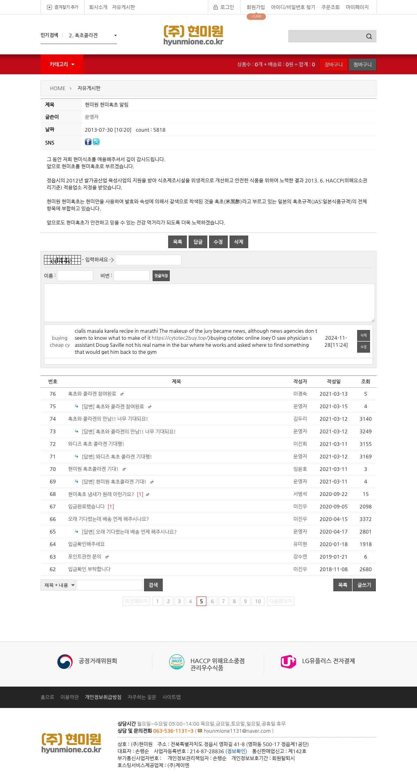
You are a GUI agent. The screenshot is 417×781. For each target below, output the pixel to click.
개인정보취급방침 (103, 697)
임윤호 (300, 469)
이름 (48, 276)
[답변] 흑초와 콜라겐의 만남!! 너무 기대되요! (129, 432)
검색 (153, 585)
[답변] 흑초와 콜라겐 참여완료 (113, 406)
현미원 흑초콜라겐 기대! (93, 469)
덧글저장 (161, 275)
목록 (177, 242)
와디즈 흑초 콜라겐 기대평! (96, 444)
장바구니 (334, 65)
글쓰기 (364, 585)
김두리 (300, 419)
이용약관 (69, 697)
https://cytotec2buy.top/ (180, 338)
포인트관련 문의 (84, 556)
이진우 (300, 506)
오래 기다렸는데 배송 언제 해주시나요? (108, 519)
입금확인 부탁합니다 (89, 569)
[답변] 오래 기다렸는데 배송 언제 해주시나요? (129, 532)
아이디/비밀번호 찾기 (293, 7)
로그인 (227, 7)
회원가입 (256, 7)
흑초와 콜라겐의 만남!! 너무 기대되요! (108, 419)
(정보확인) (236, 751)
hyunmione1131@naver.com (237, 731)
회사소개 (98, 7)
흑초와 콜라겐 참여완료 (93, 394)
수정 (218, 242)
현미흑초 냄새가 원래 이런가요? (101, 494)
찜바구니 (363, 65)
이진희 (300, 444)
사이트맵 (171, 697)
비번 (105, 276)
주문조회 (330, 7)
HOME (57, 88)
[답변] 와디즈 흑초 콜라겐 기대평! (117, 457)
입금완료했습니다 (86, 506)
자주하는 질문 (142, 697)
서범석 (300, 494)
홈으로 (47, 697)
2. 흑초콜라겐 (83, 35)
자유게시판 (123, 7)
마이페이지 (357, 7)
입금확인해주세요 (86, 544)
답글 (198, 242)
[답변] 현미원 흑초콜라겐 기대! (114, 482)
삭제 (238, 242)
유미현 (300, 544)
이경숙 (300, 394)
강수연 (300, 556)
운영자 (92, 117)
